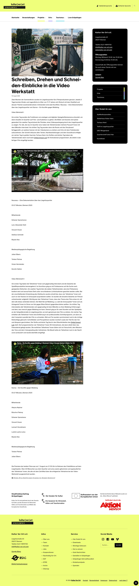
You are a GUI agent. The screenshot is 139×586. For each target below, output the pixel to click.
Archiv (45, 566)
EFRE (45, 562)
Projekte (41, 18)
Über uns (46, 539)
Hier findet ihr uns (79, 539)
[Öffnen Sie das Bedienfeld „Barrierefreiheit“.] (136, 583)
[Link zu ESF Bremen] (85, 496)
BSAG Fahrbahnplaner (20, 564)
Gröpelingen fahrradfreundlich (83, 559)
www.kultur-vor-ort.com (103, 50)
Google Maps (16, 551)
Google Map (99, 77)
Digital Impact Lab (40, 138)
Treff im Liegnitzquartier (105, 127)
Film (21, 478)
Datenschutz (113, 580)
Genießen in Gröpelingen (81, 556)
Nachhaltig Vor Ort (49, 556)
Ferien (16, 478)
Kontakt (46, 546)
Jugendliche (37, 478)
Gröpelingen (28, 478)
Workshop (51, 478)
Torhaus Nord (101, 122)
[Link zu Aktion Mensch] (110, 505)
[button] (134, 6)
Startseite (15, 18)
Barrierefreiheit (94, 580)
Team (45, 542)
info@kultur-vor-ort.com (103, 47)
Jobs (44, 549)
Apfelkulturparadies (104, 114)
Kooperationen (48, 552)
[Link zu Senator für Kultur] (52, 494)
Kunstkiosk (101, 139)
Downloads (77, 542)
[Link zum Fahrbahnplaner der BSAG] (19, 558)
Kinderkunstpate (79, 562)
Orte (50, 18)
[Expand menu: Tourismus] (64, 17)
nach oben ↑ (123, 580)
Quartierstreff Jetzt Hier (105, 135)
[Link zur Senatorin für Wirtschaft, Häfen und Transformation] (54, 501)
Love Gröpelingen (74, 18)
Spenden (76, 566)
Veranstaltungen (28, 18)
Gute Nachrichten (79, 552)
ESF (44, 559)
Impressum (103, 580)
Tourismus (60, 18)
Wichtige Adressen (79, 546)
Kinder (45, 478)
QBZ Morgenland (103, 131)
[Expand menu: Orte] (52, 17)
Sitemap (46, 569)
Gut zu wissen (78, 549)
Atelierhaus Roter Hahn (105, 119)
